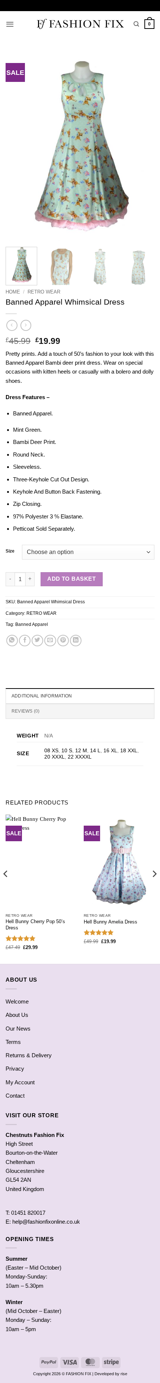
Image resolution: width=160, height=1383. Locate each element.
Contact (15, 1095)
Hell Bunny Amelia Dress (110, 922)
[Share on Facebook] (25, 640)
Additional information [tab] (42, 696)
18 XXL (128, 750)
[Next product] (11, 325)
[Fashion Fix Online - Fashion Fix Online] (80, 24)
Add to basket (71, 579)
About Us (17, 1015)
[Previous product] (25, 325)
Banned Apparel (31, 624)
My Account (20, 1082)
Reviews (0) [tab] (26, 711)
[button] (10, 24)
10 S (66, 750)
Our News (18, 1028)
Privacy (15, 1068)
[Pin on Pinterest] (63, 640)
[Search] (136, 24)
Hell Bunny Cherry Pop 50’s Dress (35, 925)
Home (13, 292)
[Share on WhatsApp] (12, 640)
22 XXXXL (80, 757)
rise (124, 1374)
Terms (13, 1042)
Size (10, 551)
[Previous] (18, 147)
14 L (95, 750)
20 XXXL (54, 757)
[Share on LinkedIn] (75, 640)
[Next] (142, 147)
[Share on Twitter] (37, 640)
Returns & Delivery (29, 1055)
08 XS (51, 750)
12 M (81, 750)
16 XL (110, 750)
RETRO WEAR (44, 292)
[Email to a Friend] (50, 640)
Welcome (17, 1001)
